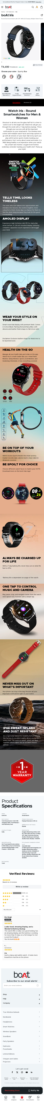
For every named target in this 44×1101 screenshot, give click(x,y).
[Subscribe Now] (38, 985)
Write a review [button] (22, 887)
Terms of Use (14, 1078)
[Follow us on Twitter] (17, 1072)
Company (22, 1003)
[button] (7, 893)
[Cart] (41, 7)
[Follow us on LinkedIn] (31, 1072)
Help (22, 999)
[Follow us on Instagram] (22, 1072)
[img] (21, 923)
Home (3, 11)
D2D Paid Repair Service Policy (34, 1078)
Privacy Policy (6, 1078)
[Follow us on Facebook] (12, 1072)
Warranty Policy (22, 1078)
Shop (22, 995)
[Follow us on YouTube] (26, 1072)
